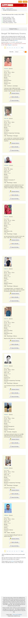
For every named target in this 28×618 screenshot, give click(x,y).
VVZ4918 (6, 68)
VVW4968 (6, 165)
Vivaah (3, 8)
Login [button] (20, 1)
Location (6, 84)
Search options (9, 8)
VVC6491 (6, 414)
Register (9, 45)
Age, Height (6, 71)
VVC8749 (6, 216)
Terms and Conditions (17, 614)
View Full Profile (14, 100)
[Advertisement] (14, 252)
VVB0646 (6, 515)
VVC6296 (6, 468)
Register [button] (25, 1)
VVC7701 (6, 318)
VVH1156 (6, 118)
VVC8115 (6, 268)
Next (22, 47)
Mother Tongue (7, 76)
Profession (6, 79)
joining (16, 40)
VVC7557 (6, 366)
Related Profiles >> (14, 29)
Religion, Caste (7, 73)
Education (6, 81)
